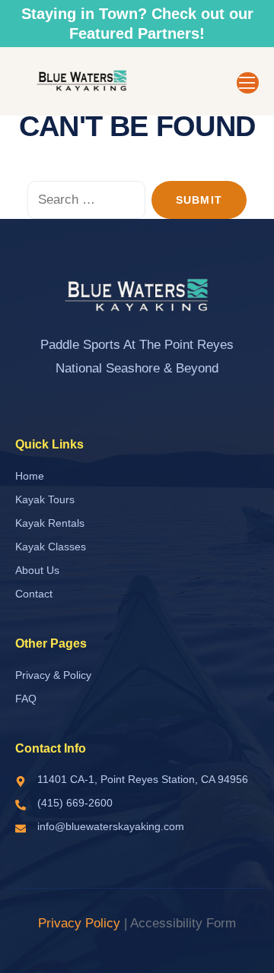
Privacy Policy (79, 923)
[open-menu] (248, 82)
